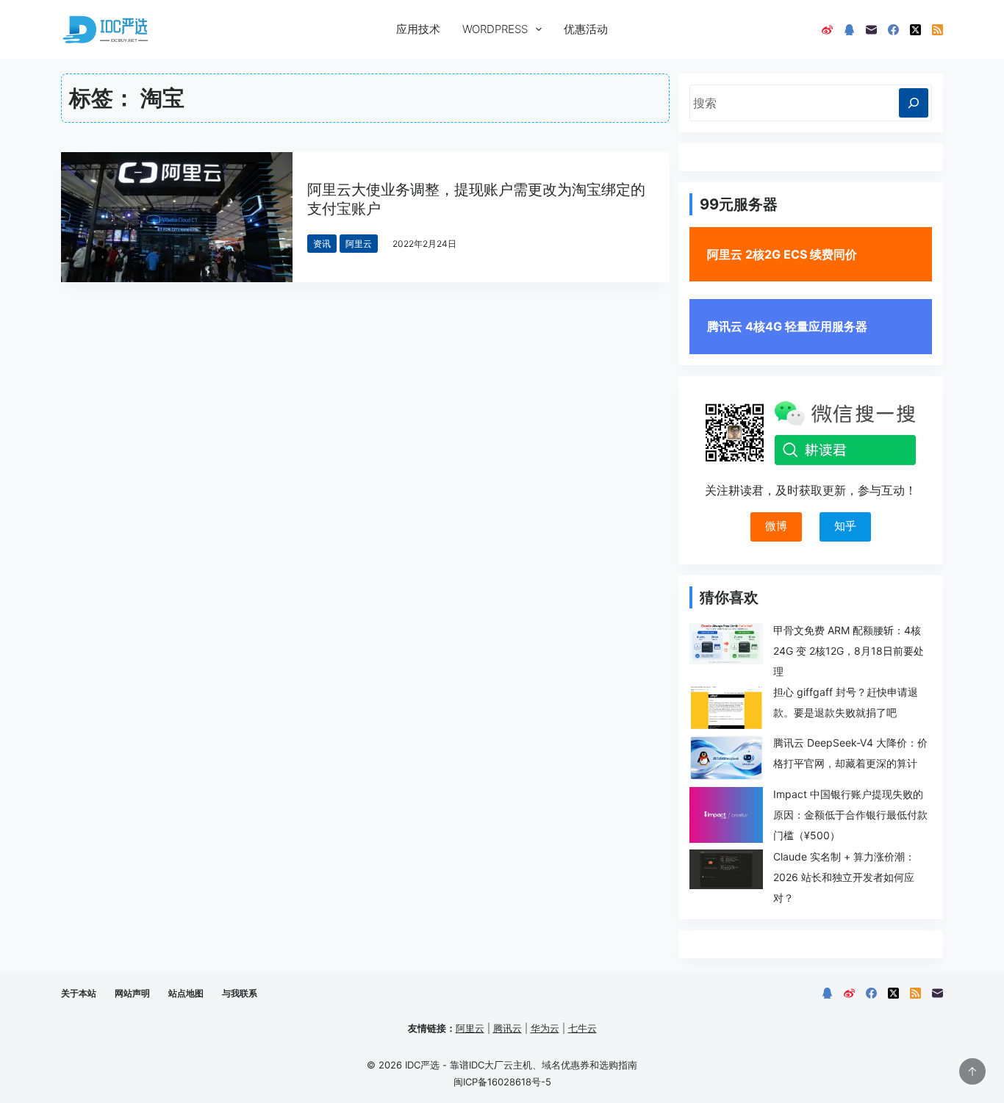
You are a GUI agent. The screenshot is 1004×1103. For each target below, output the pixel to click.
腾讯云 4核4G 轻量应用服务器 (787, 326)
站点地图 (186, 993)
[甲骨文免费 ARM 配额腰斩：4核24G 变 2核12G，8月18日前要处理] (726, 643)
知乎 (845, 526)
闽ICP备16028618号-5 (502, 1082)
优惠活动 (586, 29)
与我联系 (239, 993)
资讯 (322, 243)
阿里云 (358, 243)
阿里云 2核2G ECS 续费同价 (782, 254)
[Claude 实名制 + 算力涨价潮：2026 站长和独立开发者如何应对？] (726, 869)
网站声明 (132, 993)
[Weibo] (827, 29)
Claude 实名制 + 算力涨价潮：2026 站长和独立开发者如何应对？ (844, 877)
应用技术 (418, 29)
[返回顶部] (972, 1071)
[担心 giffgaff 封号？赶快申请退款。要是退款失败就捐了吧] (726, 707)
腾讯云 (507, 1028)
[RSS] (937, 29)
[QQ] (849, 29)
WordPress (495, 29)
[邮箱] (871, 29)
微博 (776, 526)
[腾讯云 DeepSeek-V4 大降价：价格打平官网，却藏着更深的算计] (726, 758)
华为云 (545, 1028)
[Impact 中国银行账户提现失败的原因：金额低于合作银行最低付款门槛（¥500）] (726, 815)
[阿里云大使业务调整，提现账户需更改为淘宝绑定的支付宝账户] (177, 217)
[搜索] (913, 103)
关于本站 (78, 993)
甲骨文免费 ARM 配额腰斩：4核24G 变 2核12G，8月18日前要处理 (848, 651)
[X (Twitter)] (915, 29)
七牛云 (582, 1028)
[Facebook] (893, 29)
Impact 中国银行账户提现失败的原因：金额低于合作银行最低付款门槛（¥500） (850, 814)
